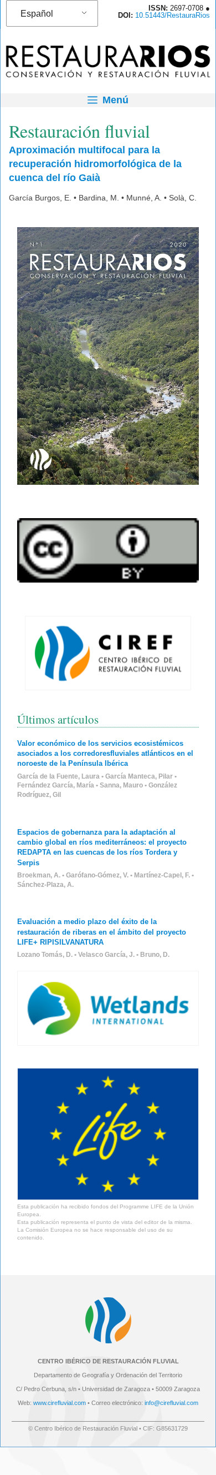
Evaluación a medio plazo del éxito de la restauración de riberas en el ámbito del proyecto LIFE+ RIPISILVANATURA (101, 931)
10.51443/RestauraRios (172, 15)
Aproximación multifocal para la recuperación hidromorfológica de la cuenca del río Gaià (95, 163)
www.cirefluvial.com (59, 1402)
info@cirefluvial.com (171, 1402)
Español (36, 13)
